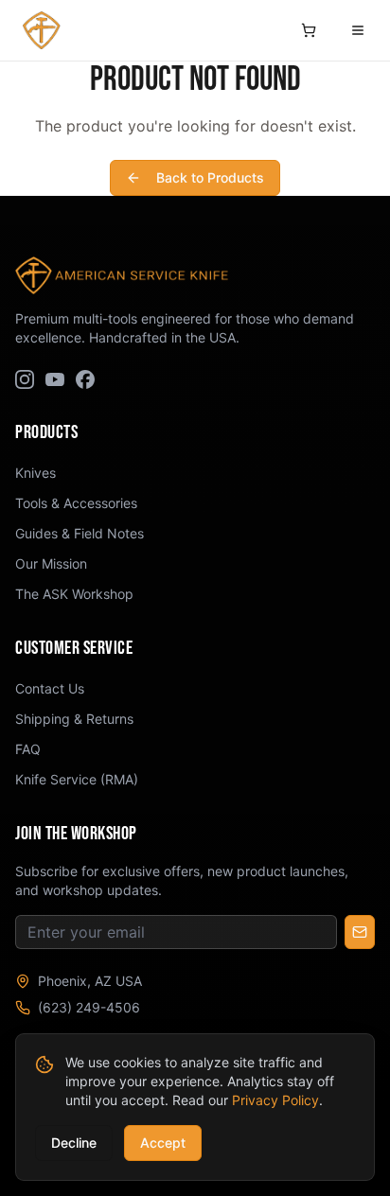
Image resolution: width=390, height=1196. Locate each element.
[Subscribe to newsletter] (360, 932)
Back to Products (210, 177)
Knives (35, 473)
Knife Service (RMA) (76, 779)
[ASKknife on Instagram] (24, 379)
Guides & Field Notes (79, 533)
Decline (74, 1142)
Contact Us (49, 688)
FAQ (28, 749)
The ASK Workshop (74, 594)
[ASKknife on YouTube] (54, 379)
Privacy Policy (275, 1100)
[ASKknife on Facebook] (85, 379)
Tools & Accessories (76, 503)
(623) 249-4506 (89, 1007)
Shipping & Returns (74, 719)
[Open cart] (309, 30)
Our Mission (51, 563)
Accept (163, 1142)
